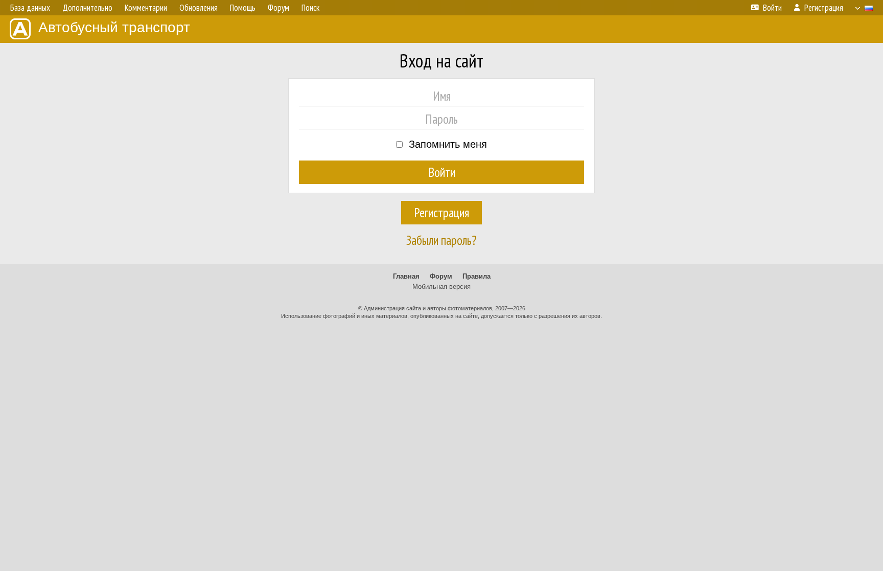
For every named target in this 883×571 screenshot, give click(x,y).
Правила (476, 276)
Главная (406, 276)
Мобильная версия (441, 286)
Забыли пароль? (441, 240)
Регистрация (441, 212)
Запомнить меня (448, 144)
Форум (441, 276)
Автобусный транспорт (114, 27)
